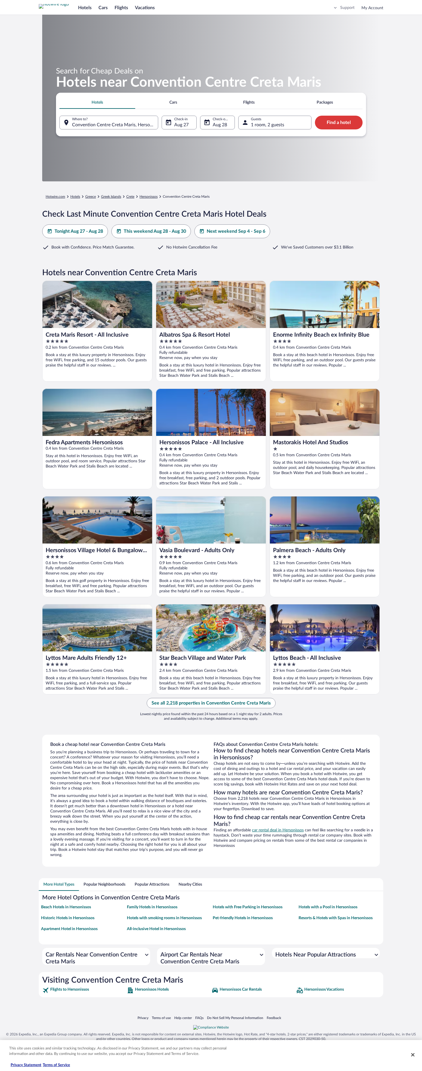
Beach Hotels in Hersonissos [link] (66, 907)
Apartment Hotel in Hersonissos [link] (69, 929)
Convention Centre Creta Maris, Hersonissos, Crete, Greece (115, 125)
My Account (372, 8)
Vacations (145, 7)
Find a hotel (339, 122)
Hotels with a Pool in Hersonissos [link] (328, 907)
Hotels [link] (75, 196)
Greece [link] (90, 196)
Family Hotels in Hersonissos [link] (152, 907)
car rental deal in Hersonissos (278, 830)
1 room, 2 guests (267, 125)
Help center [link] (183, 1018)
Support (347, 8)
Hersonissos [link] (149, 196)
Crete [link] (130, 196)
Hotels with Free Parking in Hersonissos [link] (247, 907)
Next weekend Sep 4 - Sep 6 (236, 231)
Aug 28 (220, 125)
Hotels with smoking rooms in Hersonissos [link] (164, 918)
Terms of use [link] (161, 1018)
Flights (121, 7)
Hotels (85, 7)
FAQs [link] (199, 1018)
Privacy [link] (143, 1018)
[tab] (97, 102)
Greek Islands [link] (111, 196)
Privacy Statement (26, 1065)
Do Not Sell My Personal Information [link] (235, 1018)
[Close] (412, 1054)
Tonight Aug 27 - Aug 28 (79, 231)
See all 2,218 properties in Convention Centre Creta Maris (211, 703)
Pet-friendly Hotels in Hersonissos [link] (243, 918)
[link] (84, 990)
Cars (103, 7)
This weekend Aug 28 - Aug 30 (155, 231)
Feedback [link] (274, 1018)
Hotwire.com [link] (55, 196)
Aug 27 (181, 125)
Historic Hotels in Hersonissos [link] (67, 918)
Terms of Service (56, 1065)
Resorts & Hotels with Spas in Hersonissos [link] (336, 918)
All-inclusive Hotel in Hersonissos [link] (156, 929)
